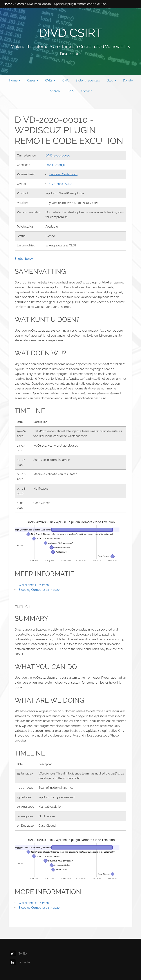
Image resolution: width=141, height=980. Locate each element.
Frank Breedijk (55, 165)
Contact (86, 91)
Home (8, 4)
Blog (110, 80)
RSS (71, 91)
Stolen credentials (88, 80)
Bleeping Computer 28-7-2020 (39, 589)
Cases (19, 4)
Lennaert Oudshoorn (63, 174)
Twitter (23, 953)
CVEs (49, 80)
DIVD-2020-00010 (58, 155)
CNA (65, 80)
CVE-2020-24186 (60, 184)
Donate (128, 80)
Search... (55, 91)
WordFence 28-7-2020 (34, 585)
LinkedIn (24, 962)
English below (24, 258)
